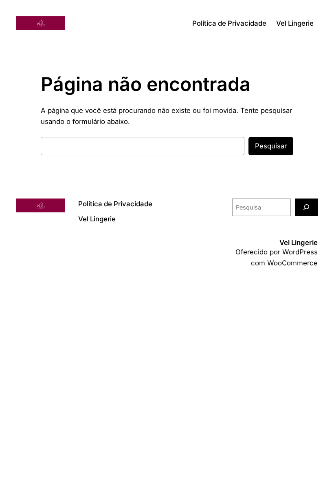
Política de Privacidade (229, 23)
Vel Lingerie (295, 23)
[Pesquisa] (306, 207)
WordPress (300, 252)
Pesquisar (271, 146)
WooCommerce (292, 263)
